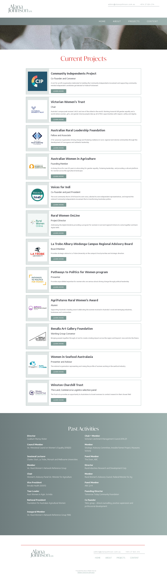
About (117, 21)
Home (102, 21)
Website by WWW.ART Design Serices (86, 572)
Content (152, 21)
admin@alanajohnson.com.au (121, 4)
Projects (134, 21)
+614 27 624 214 (147, 4)
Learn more (58, 91)
